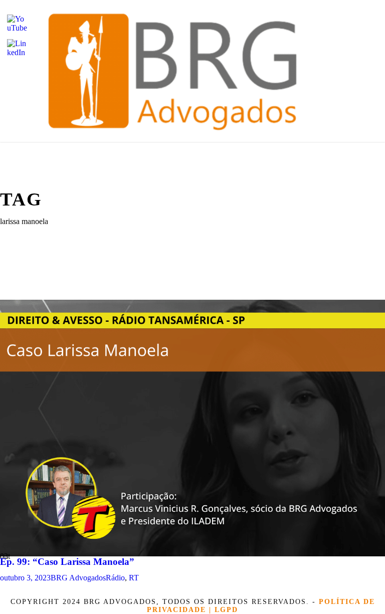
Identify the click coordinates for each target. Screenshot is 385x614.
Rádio (115, 577)
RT (134, 577)
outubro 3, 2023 (25, 577)
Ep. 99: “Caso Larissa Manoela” (67, 561)
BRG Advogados (78, 577)
